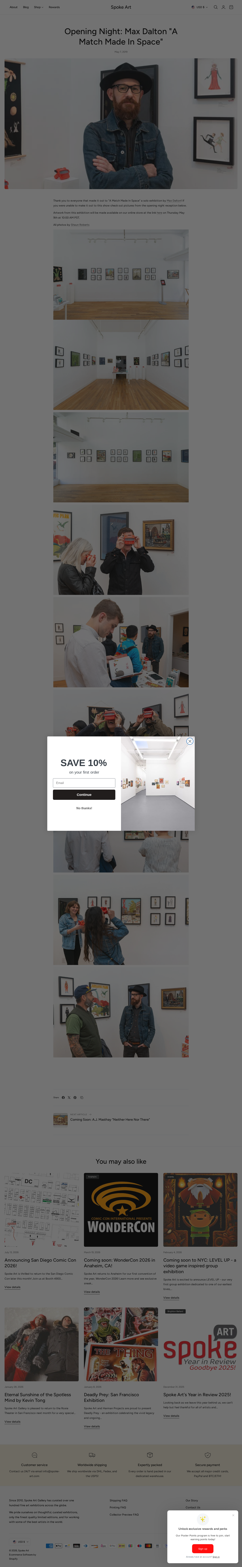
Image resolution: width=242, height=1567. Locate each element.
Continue (84, 795)
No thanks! (84, 808)
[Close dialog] (190, 741)
